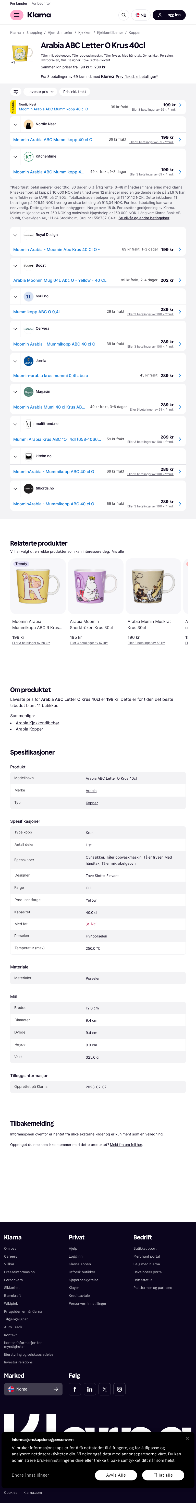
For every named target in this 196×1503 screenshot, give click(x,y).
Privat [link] (76, 1237)
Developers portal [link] (148, 1272)
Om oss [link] (10, 1248)
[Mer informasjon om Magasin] (15, 392)
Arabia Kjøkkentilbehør (37, 722)
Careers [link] (10, 1256)
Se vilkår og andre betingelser (144, 218)
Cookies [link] (10, 1492)
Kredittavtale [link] (79, 1295)
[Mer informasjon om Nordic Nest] (15, 124)
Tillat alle (163, 1475)
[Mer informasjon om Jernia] (15, 361)
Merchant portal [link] (146, 1256)
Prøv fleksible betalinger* (137, 76)
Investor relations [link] (18, 1362)
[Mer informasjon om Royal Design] (15, 235)
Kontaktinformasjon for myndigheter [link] (23, 1345)
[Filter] (15, 92)
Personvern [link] (13, 1280)
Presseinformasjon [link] (19, 1272)
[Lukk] (187, 1438)
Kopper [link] (135, 33)
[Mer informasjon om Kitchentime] (15, 157)
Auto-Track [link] (13, 1327)
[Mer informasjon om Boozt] (15, 266)
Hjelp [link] (73, 1248)
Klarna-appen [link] (80, 1264)
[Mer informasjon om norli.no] (15, 296)
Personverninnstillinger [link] (87, 1303)
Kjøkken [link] (85, 33)
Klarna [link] (15, 33)
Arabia (91, 791)
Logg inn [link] (75, 1256)
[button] (141, 15)
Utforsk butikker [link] (82, 1272)
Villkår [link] (9, 1264)
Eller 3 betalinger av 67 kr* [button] (89, 643)
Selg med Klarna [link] (146, 1264)
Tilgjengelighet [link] (16, 1319)
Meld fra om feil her (126, 1144)
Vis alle (118, 551)
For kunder (18, 4)
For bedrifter (41, 4)
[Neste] (179, 602)
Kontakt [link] (10, 1335)
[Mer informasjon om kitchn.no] (15, 456)
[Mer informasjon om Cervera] (15, 329)
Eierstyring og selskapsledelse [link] (28, 1354)
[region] (98, 1460)
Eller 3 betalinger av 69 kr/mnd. (153, 109)
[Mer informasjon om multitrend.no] (15, 424)
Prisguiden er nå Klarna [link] (23, 1311)
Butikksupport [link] (145, 1248)
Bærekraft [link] (12, 1295)
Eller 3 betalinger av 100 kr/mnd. (150, 314)
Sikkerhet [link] (12, 1288)
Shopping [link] (34, 33)
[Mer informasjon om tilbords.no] (15, 489)
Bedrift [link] (142, 1237)
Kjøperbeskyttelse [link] (84, 1280)
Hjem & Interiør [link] (60, 33)
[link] (75, 1389)
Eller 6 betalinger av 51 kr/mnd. (152, 409)
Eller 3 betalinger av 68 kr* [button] (146, 643)
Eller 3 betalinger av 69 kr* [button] (31, 643)
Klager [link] (74, 1288)
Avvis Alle (116, 1475)
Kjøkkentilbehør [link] (110, 33)
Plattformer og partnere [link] (152, 1288)
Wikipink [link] (11, 1303)
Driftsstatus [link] (142, 1280)
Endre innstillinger (30, 1475)
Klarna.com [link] (32, 1492)
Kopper (92, 803)
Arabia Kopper (29, 729)
